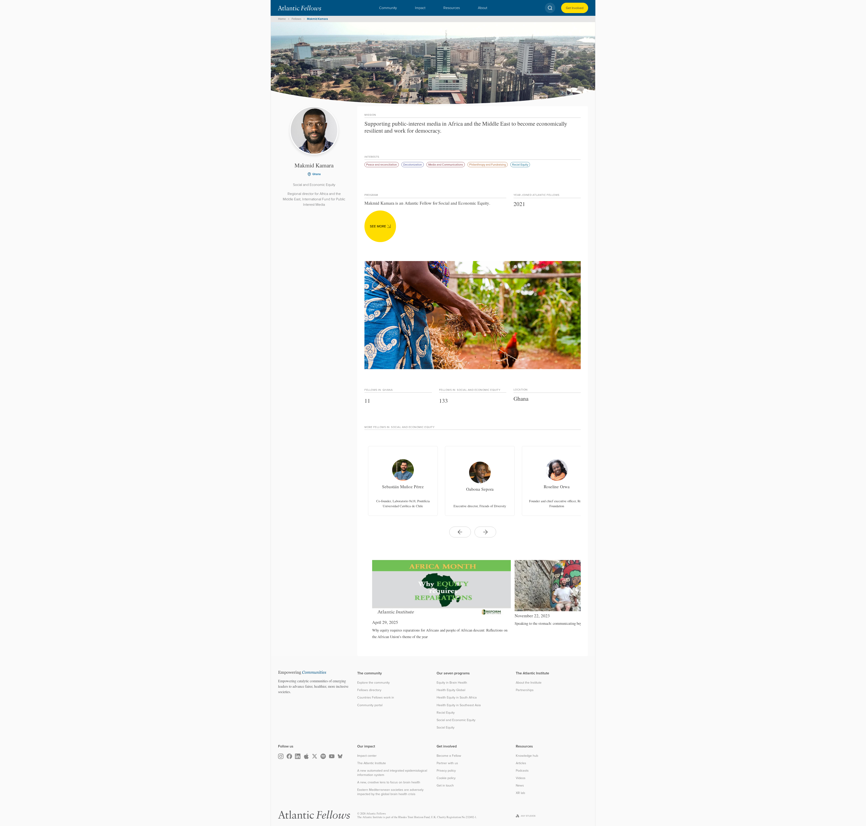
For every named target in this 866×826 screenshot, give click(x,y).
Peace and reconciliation (381, 164)
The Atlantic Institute (371, 763)
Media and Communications (445, 164)
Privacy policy (446, 770)
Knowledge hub (527, 756)
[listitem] (403, 481)
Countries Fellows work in (375, 697)
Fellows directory (369, 690)
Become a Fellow (449, 756)
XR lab (520, 793)
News (520, 785)
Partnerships (525, 690)
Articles (521, 763)
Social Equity (445, 727)
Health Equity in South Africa (457, 697)
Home (282, 19)
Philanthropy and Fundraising (487, 164)
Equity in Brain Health (452, 682)
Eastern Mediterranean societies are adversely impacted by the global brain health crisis (390, 792)
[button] (388, 8)
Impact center (367, 756)
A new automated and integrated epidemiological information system (392, 772)
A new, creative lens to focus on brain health (388, 782)
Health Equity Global (451, 690)
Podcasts (522, 770)
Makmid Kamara (317, 19)
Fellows (296, 19)
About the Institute (528, 682)
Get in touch (445, 785)
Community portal (369, 705)
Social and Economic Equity (456, 720)
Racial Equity (520, 164)
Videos (520, 778)
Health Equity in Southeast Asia (459, 705)
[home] (299, 7)
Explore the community (373, 682)
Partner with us (447, 763)
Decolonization (412, 164)
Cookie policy (446, 778)
